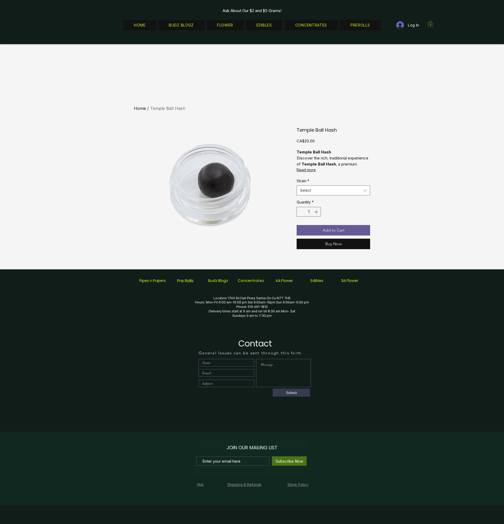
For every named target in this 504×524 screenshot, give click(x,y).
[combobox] (333, 190)
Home (140, 108)
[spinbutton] (308, 211)
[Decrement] (300, 211)
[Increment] (316, 211)
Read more (306, 170)
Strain (303, 181)
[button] (430, 24)
